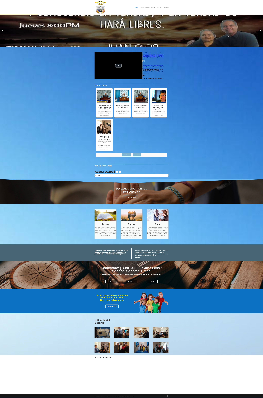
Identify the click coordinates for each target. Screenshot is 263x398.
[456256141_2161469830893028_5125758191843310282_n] (141, 337)
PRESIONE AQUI (131, 197)
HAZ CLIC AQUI (112, 306)
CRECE (152, 282)
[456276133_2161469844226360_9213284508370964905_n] (160, 337)
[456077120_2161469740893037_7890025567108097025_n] (121, 337)
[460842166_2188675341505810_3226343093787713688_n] (121, 352)
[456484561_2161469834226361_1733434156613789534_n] (102, 352)
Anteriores (126, 155)
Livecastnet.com (104, 396)
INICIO (136, 7)
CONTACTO (159, 7)
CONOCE (111, 282)
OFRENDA (166, 7)
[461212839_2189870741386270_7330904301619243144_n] (102, 337)
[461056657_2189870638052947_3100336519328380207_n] (141, 352)
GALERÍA (153, 7)
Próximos (137, 155)
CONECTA (131, 282)
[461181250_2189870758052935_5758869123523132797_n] (160, 352)
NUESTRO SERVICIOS (144, 7)
